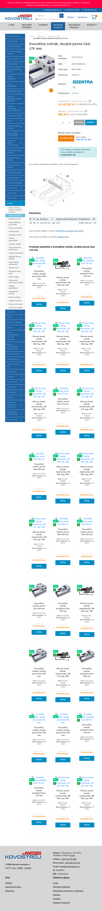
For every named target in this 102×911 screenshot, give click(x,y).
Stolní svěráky (14, 277)
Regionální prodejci (74, 26)
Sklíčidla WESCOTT (14, 91)
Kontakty (92, 25)
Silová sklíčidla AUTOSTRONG (12, 135)
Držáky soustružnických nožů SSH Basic (13, 347)
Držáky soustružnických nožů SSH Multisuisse (12, 336)
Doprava (43, 25)
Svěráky (10, 203)
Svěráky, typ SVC (15, 219)
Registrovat (82, 17)
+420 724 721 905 (72, 10)
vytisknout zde (63, 237)
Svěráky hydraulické (16, 253)
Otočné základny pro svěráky (15, 224)
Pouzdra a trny (12, 188)
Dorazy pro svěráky (16, 308)
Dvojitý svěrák (14, 231)
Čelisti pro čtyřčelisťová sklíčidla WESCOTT (14, 108)
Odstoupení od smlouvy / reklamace (68, 891)
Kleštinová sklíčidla (14, 172)
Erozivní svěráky (14, 297)
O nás (11, 25)
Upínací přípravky (13, 178)
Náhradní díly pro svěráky (15, 258)
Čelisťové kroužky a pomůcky (14, 127)
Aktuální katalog (58, 26)
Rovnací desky (12, 41)
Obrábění (10, 397)
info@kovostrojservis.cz (53, 10)
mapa (72, 855)
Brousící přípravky (13, 354)
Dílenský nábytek (13, 36)
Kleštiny (10, 327)
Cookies (27, 868)
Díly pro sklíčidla (13, 59)
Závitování (10, 377)
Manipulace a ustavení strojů (12, 413)
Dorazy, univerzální (15, 304)
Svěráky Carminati (15, 301)
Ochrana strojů (12, 419)
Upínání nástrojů (13, 359)
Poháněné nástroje (14, 322)
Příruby (9, 121)
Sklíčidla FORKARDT (11, 78)
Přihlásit (8, 883)
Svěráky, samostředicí (13, 287)
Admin (20, 868)
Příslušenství (11, 387)
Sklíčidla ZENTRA (13, 46)
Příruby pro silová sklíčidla (13, 159)
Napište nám (66, 138)
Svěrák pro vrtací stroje (15, 272)
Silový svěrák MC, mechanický (15, 249)
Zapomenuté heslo (13, 887)
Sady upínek (11, 392)
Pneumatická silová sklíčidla (14, 152)
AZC (14, 868)
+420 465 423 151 (90, 10)
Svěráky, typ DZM (15, 235)
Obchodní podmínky (27, 26)
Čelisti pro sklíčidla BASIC (13, 70)
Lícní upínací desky (14, 116)
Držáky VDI (11, 312)
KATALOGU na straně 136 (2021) (70, 231)
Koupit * (91, 122)
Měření (9, 317)
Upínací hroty (11, 193)
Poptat (79, 122)
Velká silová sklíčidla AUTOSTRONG (12, 143)
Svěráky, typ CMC (15, 215)
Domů (31, 36)
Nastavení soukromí (61, 902)
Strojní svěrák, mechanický (14, 263)
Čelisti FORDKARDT (12, 85)
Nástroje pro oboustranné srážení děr (11, 405)
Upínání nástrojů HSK (13, 365)
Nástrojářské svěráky (13, 293)
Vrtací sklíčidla (12, 198)
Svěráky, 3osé (14, 268)
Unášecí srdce (12, 382)
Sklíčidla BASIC (12, 64)
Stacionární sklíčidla (14, 183)
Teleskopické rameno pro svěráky (16, 281)
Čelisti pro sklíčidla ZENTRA (13, 53)
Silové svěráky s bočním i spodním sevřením (15, 210)
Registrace (9, 891)
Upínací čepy (11, 372)
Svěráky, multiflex (15, 244)
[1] (61, 16)
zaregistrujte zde (68, 155)
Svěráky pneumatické (13, 239)
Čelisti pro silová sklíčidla (13, 166)
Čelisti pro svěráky (15, 228)
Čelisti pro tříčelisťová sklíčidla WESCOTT (14, 99)
